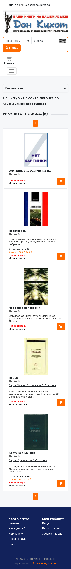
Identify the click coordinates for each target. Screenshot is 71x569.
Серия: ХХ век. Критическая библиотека (32, 385)
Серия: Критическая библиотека (28, 460)
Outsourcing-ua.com (45, 563)
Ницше (14, 377)
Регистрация (51, 528)
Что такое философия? (25, 307)
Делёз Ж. (15, 234)
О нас (12, 544)
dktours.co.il (51, 98)
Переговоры (17, 230)
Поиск (13, 48)
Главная (14, 523)
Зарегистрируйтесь (37, 5)
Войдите (13, 5)
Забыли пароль (52, 533)
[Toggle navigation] (12, 71)
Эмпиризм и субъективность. (30, 170)
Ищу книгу (16, 533)
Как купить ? (17, 528)
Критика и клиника (22, 452)
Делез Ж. (15, 174)
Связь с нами (17, 538)
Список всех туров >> (31, 104)
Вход (45, 523)
